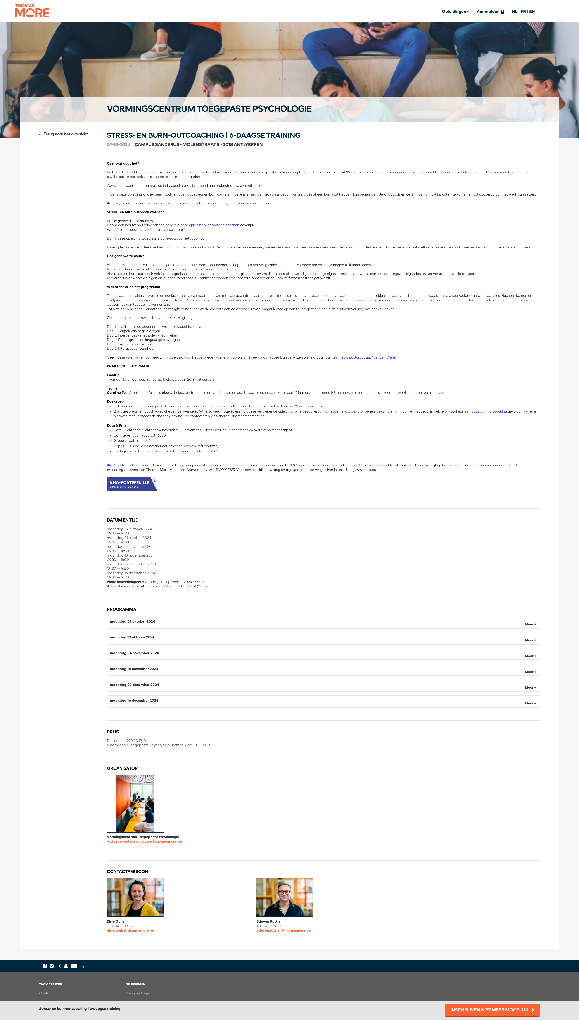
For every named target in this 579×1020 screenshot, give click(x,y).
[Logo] (32, 20)
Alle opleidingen (138, 993)
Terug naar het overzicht (66, 134)
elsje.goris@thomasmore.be (130, 930)
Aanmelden (488, 12)
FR (523, 12)
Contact (46, 993)
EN (532, 12)
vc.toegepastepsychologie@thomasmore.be (144, 841)
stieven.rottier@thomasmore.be (283, 930)
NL (514, 12)
